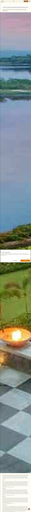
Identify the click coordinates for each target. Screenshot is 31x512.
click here (6, 255)
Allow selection (15, 260)
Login (13, 1)
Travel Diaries (5, 7)
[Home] (2, 1)
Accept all (25, 260)
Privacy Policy (20, 254)
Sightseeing (9, 7)
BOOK (26, 1)
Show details (27, 258)
